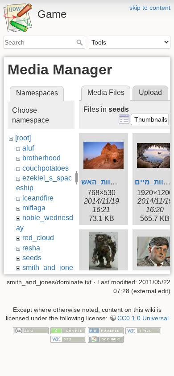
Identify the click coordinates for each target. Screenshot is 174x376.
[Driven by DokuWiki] (106, 339)
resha (31, 248)
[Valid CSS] (68, 339)
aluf (28, 148)
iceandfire (38, 198)
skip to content (149, 7)
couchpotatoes (45, 168)
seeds (31, 258)
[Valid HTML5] (143, 330)
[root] (23, 138)
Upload (150, 92)
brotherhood (41, 158)
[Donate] (68, 330)
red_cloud (38, 237)
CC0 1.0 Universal (143, 318)
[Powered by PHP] (106, 330)
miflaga (34, 208)
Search (80, 42)
